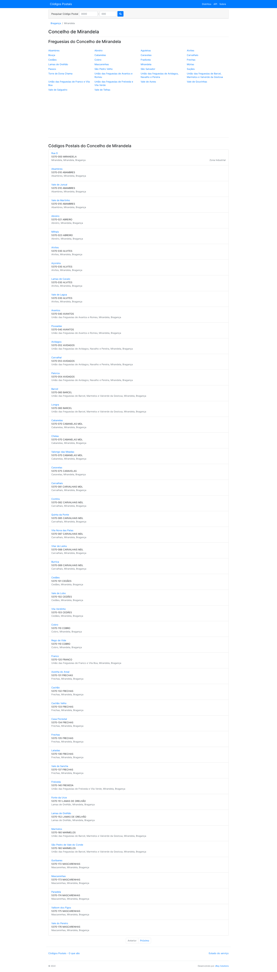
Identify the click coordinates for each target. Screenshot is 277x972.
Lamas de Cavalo (60, 278)
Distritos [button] (206, 4)
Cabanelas (100, 55)
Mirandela (146, 64)
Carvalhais (192, 55)
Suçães (191, 68)
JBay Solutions (222, 966)
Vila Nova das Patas (62, 530)
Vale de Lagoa (59, 294)
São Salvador (148, 68)
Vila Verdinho (58, 608)
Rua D (54, 153)
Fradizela (146, 59)
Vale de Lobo (58, 593)
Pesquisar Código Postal (64, 13)
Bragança (56, 23)
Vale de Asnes (148, 81)
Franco (55, 656)
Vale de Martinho (60, 200)
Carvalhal (56, 357)
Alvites (190, 50)
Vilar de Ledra (59, 546)
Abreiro (98, 50)
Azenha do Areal (60, 671)
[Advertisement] (138, 115)
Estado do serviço (219, 953)
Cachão (55, 687)
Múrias (190, 64)
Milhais (55, 231)
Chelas (55, 436)
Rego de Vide (58, 640)
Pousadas (56, 326)
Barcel (54, 388)
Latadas (55, 750)
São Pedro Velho (103, 68)
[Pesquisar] (120, 14)
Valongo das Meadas (62, 451)
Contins (55, 498)
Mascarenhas (101, 64)
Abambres (53, 50)
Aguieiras (146, 50)
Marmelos (56, 829)
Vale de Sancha (59, 766)
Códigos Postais (61, 4)
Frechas (191, 59)
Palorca (55, 373)
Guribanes (56, 860)
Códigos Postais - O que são (64, 953)
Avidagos (56, 341)
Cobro (97, 59)
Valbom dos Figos (61, 907)
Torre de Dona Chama (60, 73)
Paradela (56, 891)
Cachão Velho (59, 703)
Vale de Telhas (102, 89)
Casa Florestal (59, 719)
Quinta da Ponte (60, 514)
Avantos (55, 310)
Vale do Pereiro (59, 923)
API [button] (215, 4)
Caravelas (146, 55)
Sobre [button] (222, 4)
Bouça (51, 55)
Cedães (52, 59)
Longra (55, 404)
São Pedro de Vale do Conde (67, 844)
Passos (52, 68)
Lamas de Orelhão (58, 64)
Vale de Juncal (59, 184)
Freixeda (56, 781)
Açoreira (56, 263)
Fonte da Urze (59, 797)
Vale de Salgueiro (57, 89)
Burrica (55, 561)
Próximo (144, 940)
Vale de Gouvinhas (197, 81)
